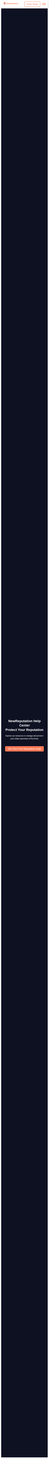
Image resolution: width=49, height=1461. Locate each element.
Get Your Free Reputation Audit (24, 749)
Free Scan (32, 4)
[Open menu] (44, 4)
